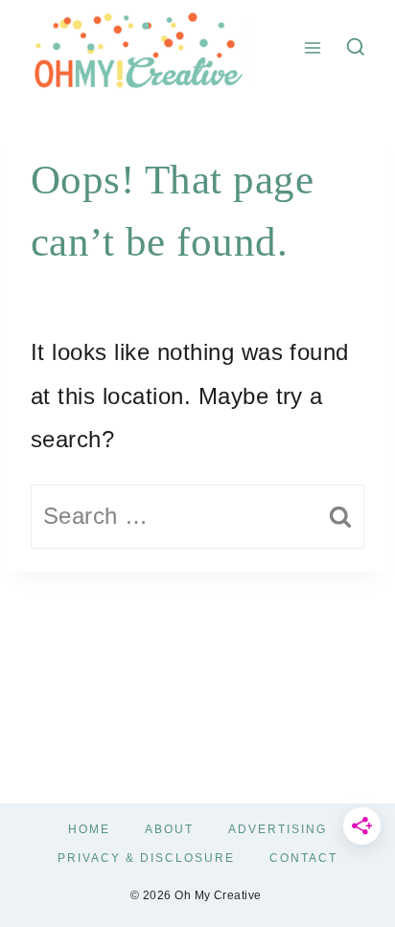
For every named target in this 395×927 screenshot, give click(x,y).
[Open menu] (313, 47)
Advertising (277, 829)
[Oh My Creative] (136, 47)
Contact (303, 858)
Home (89, 829)
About (169, 829)
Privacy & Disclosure (146, 858)
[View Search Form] (355, 48)
